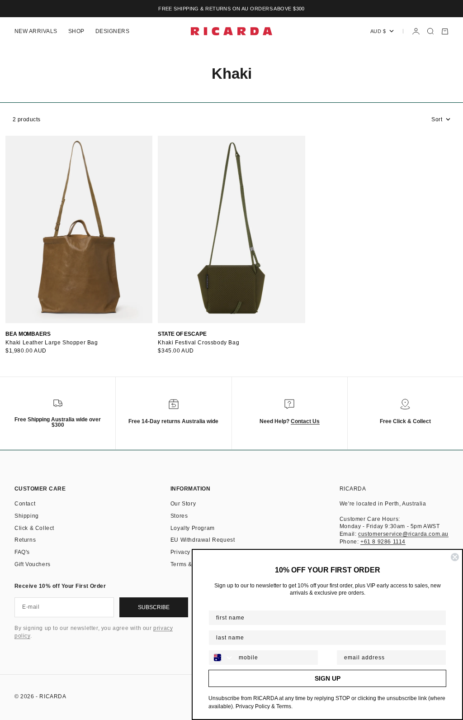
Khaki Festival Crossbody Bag (198, 342)
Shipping (26, 516)
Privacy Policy (189, 552)
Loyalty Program (192, 528)
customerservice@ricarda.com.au (403, 534)
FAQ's (22, 552)
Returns (25, 540)
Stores (179, 516)
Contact (24, 504)
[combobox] (221, 657)
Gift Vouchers (32, 564)
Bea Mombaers (28, 334)
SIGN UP (327, 678)
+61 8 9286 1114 (383, 542)
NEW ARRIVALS (35, 31)
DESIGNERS (112, 31)
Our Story (183, 504)
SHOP (76, 31)
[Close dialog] (454, 557)
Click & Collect (34, 528)
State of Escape (182, 334)
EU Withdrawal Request (202, 540)
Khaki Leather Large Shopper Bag (51, 342)
